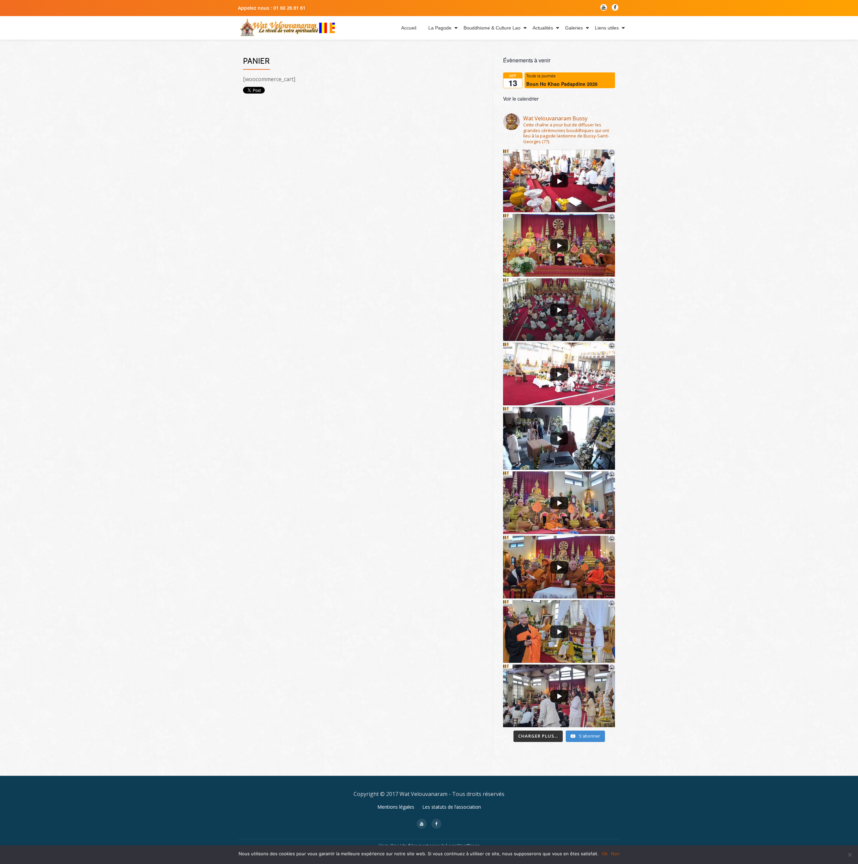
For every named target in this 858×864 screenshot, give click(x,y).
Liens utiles (607, 28)
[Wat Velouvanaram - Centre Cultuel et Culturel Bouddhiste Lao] (287, 28)
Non (615, 853)
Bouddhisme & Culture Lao (492, 28)
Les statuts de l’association (451, 807)
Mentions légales (395, 807)
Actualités (543, 28)
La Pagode (439, 28)
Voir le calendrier (521, 98)
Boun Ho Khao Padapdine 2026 (562, 83)
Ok (605, 853)
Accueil (408, 28)
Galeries (574, 28)
